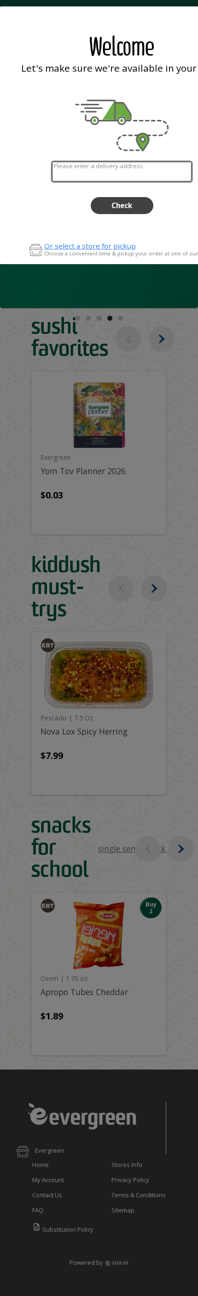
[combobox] (121, 171)
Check (121, 205)
